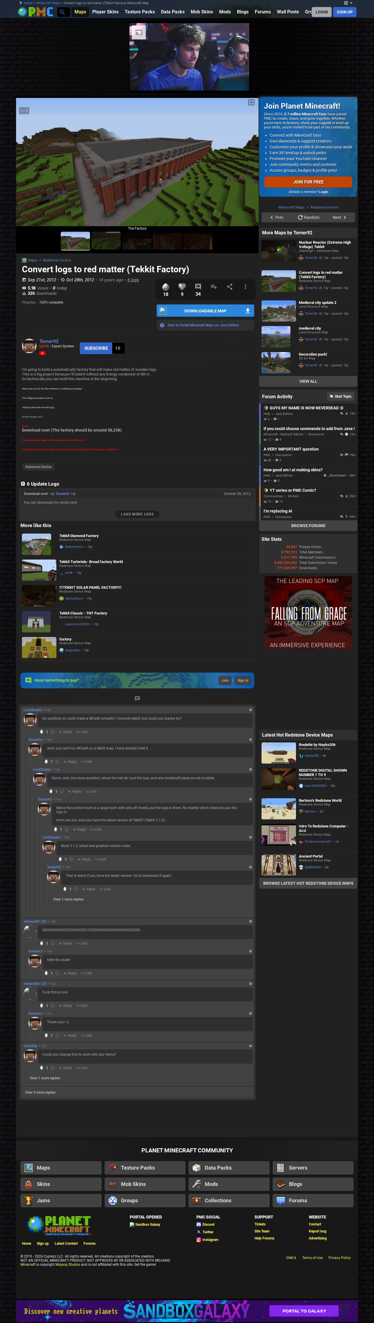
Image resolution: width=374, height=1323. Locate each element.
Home (28, 3)
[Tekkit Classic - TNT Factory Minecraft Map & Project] (39, 622)
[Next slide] (247, 164)
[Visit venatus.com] (238, 81)
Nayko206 (312, 830)
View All (308, 455)
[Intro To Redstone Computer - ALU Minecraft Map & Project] (279, 911)
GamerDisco (74, 598)
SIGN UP (345, 12)
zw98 (68, 573)
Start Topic (343, 470)
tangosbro (72, 650)
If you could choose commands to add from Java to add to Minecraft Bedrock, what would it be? (309, 502)
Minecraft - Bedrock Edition (283, 508)
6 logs (133, 280)
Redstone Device (57, 260)
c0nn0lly (30, 1046)
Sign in (243, 680)
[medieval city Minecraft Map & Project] (279, 411)
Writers (293, 570)
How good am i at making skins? (293, 543)
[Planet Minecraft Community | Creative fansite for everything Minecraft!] (59, 1225)
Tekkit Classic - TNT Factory (83, 613)
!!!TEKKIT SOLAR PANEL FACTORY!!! (90, 587)
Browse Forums (308, 599)
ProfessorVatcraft (318, 915)
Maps (32, 260)
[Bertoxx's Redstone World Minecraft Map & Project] (279, 882)
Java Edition (284, 488)
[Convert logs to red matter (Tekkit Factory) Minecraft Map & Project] (279, 357)
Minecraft (27, 1265)
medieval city (310, 402)
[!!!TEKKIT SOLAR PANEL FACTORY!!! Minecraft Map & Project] (39, 596)
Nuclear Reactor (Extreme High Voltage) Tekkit (325, 318)
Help (267, 488)
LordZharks (32, 710)
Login (323, 192)
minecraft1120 (35, 921)
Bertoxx (310, 885)
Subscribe (96, 348)
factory (65, 639)
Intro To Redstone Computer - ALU (323, 902)
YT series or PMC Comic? (293, 564)
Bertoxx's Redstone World (320, 874)
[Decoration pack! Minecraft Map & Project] (279, 437)
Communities (273, 570)
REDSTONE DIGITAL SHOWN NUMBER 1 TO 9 (323, 846)
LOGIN (322, 12)
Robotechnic (74, 547)
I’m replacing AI (278, 585)
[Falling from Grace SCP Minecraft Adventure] (308, 722)
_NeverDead (336, 549)
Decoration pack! (313, 428)
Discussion (316, 508)
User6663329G (315, 860)
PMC (267, 529)
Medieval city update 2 (317, 376)
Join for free (308, 182)
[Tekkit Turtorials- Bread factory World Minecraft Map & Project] (39, 570)
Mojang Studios (68, 1265)
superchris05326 (77, 624)
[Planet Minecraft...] (62, 11)
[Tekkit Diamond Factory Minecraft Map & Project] (39, 544)
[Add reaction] (52, 732)
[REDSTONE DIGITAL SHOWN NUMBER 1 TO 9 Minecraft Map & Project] (279, 855)
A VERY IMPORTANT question (291, 523)
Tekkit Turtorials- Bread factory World (91, 562)
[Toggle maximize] (251, 102)
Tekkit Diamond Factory (79, 536)
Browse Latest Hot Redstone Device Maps (308, 957)
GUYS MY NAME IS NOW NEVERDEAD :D (306, 481)
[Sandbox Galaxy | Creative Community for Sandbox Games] (187, 1311)
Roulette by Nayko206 (317, 818)
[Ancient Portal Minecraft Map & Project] (279, 939)
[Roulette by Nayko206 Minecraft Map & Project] (279, 827)
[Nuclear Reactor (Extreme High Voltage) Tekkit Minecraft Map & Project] (279, 327)
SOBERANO (313, 941)
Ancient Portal (311, 930)
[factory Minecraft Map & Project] (39, 647)
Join (224, 680)
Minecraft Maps (48, 3)
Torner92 (48, 341)
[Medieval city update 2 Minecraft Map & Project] (279, 385)
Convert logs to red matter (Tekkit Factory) (321, 348)
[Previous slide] (27, 164)
